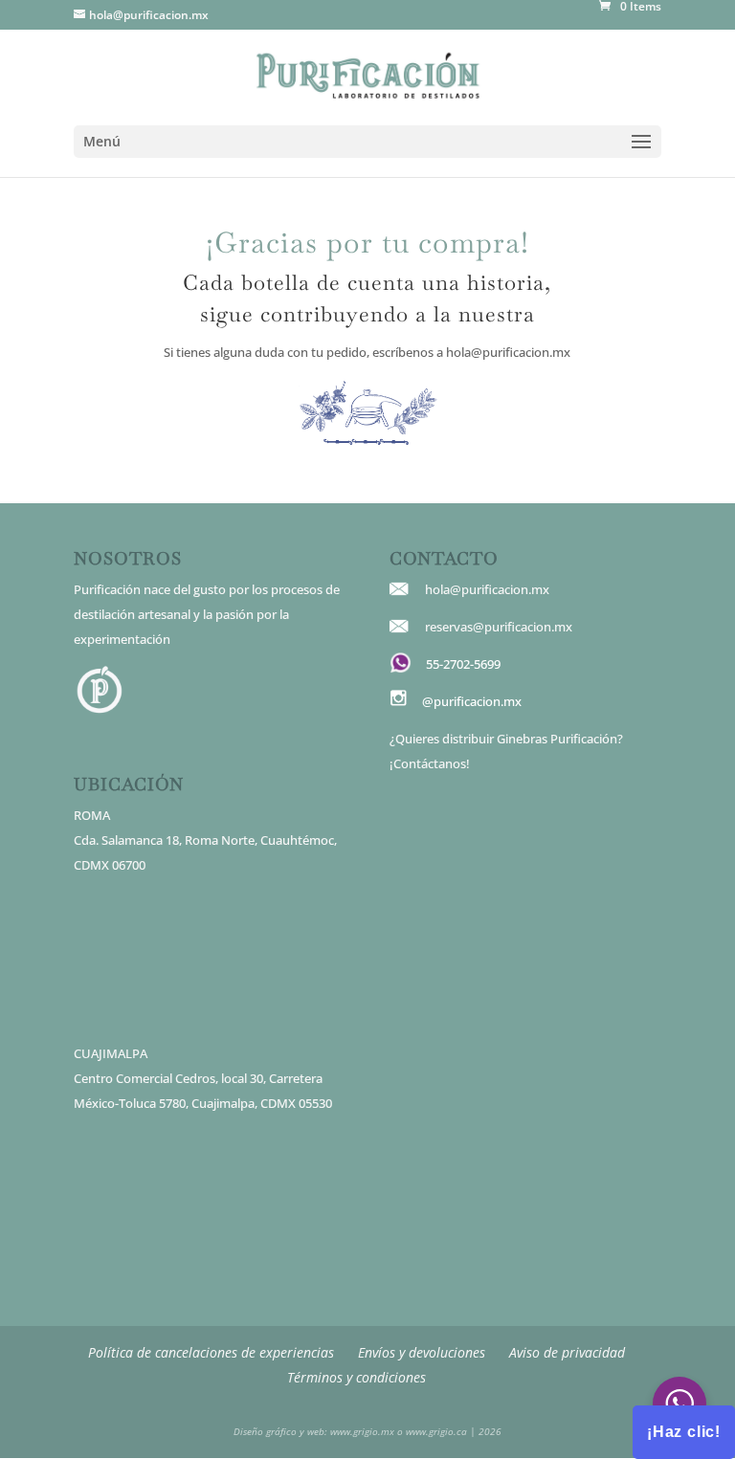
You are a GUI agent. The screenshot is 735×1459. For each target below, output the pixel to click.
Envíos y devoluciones (421, 1352)
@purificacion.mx (472, 701)
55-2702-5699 (463, 664)
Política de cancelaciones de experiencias (211, 1352)
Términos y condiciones (356, 1377)
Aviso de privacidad (567, 1352)
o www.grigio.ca (430, 1431)
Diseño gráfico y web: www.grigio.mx (314, 1431)
